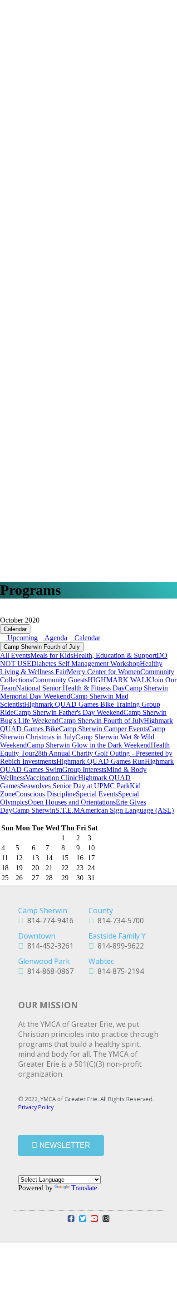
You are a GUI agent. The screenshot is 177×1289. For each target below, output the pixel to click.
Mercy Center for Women (103, 672)
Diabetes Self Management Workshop (85, 663)
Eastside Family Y (117, 936)
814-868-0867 (49, 971)
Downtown (36, 936)
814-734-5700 (119, 920)
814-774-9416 (49, 920)
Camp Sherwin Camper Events (103, 729)
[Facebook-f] (71, 1218)
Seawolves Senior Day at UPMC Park (75, 786)
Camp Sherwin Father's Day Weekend (68, 712)
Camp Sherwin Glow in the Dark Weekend (89, 745)
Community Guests (60, 680)
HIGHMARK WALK (120, 680)
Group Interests (84, 769)
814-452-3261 (49, 946)
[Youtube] (94, 1218)
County (100, 910)
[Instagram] (106, 1218)
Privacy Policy (36, 1107)
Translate (84, 1188)
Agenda (55, 638)
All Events (15, 655)
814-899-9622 (119, 946)
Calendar (15, 629)
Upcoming (21, 638)
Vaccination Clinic (51, 777)
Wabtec (101, 961)
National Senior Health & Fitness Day (70, 688)
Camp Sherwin (33, 810)
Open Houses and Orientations (72, 802)
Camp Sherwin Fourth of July (42, 646)
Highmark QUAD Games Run (100, 761)
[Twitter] (82, 1218)
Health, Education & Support (115, 655)
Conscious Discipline (45, 794)
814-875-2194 (119, 971)
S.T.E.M (67, 810)
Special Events (97, 794)
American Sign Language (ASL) (127, 810)
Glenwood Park (44, 961)
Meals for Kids (51, 655)
